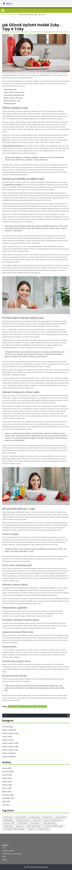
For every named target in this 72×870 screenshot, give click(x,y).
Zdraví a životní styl (10, 750)
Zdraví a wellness (9, 730)
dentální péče (44, 829)
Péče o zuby (7, 736)
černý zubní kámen (34, 826)
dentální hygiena (22, 820)
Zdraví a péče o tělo (10, 743)
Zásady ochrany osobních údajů (12, 854)
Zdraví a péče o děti (10, 746)
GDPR (4, 857)
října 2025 (6, 801)
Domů (3, 14)
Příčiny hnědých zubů (10, 89)
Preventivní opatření (10, 103)
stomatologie (35, 817)
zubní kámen (8, 820)
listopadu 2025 (8, 798)
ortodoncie (35, 823)
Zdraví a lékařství (9, 756)
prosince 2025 (8, 795)
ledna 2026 (6, 791)
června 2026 (7, 775)
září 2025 (5, 805)
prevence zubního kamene (53, 826)
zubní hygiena (61, 817)
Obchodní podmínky (8, 851)
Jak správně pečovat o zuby (12, 101)
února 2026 (6, 788)
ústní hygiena (32, 706)
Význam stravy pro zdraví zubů (13, 98)
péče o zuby (8, 817)
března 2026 (7, 785)
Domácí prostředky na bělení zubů (14, 92)
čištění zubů (22, 823)
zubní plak (37, 820)
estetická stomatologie (53, 820)
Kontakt (4, 860)
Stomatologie (7, 726)
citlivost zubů (9, 823)
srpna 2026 (6, 768)
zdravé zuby (42, 706)
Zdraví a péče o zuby (10, 733)
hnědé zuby (12, 706)
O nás (4, 848)
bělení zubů (22, 706)
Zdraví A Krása (12, 14)
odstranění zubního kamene (14, 829)
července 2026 (8, 771)
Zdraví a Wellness (9, 753)
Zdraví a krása (8, 740)
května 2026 (7, 778)
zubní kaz (31, 829)
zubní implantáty (49, 823)
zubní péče (20, 826)
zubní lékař (8, 826)
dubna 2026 (7, 781)
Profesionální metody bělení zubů (14, 95)
